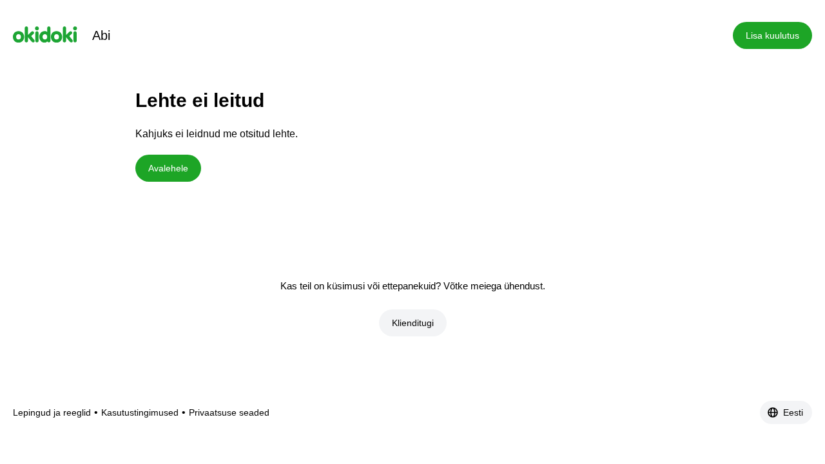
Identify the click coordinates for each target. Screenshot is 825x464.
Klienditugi (413, 323)
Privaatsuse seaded (229, 412)
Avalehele (168, 168)
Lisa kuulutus (772, 35)
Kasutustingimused (140, 412)
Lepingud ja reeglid (52, 412)
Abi (101, 35)
